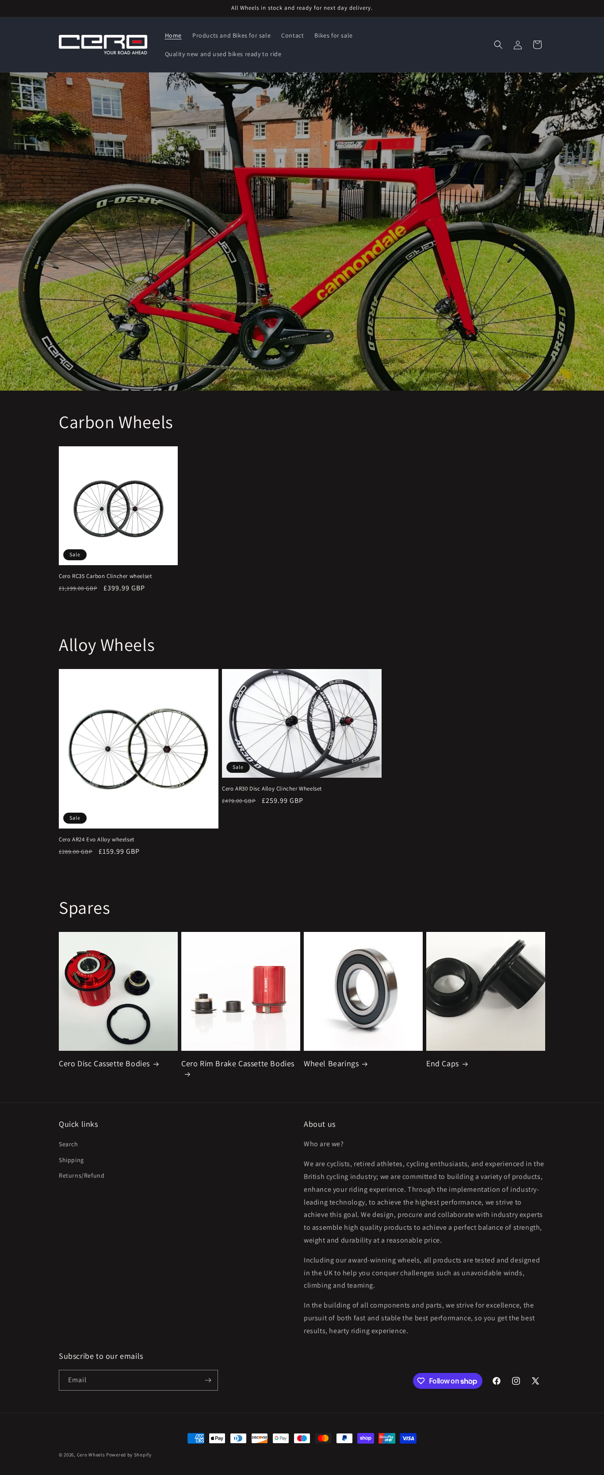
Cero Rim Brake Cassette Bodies (237, 1063)
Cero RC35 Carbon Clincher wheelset (105, 576)
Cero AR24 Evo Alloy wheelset (96, 839)
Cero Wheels (91, 1455)
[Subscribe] (208, 1380)
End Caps (442, 1063)
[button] (498, 44)
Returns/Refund (81, 1175)
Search (68, 1144)
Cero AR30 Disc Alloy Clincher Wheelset (272, 788)
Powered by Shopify (129, 1455)
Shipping (71, 1160)
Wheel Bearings (331, 1063)
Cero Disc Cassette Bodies (104, 1063)
